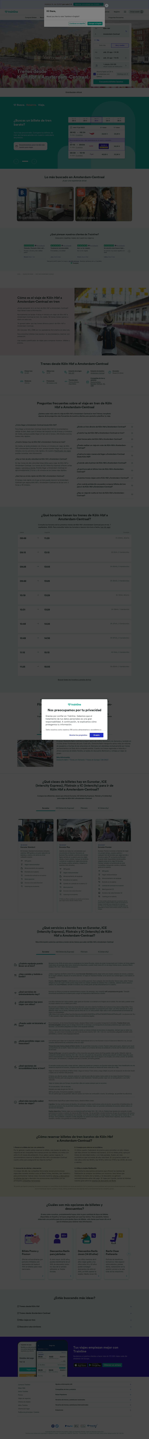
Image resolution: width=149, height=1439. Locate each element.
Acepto (96, 735)
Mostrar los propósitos (78, 735)
